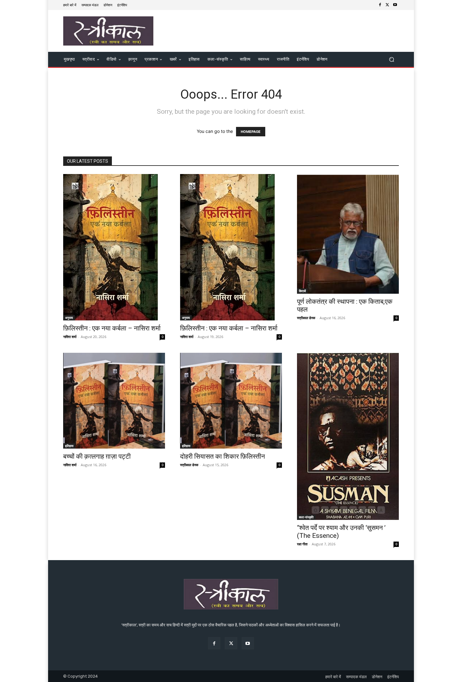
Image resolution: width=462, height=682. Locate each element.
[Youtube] (395, 5)
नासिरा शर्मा (69, 336)
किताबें (302, 291)
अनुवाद (69, 317)
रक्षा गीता (302, 544)
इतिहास (69, 446)
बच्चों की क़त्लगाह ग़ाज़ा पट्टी (97, 456)
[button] (391, 59)
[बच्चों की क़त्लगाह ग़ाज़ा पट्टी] (114, 401)
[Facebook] (380, 5)
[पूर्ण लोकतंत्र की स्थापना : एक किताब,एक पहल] (348, 234)
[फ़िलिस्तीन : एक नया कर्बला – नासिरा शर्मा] (114, 247)
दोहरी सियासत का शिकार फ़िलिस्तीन (222, 456)
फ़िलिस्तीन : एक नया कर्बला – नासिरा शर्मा (112, 328)
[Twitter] (387, 5)
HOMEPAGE (251, 131)
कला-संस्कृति (306, 517)
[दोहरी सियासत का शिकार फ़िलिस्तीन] (231, 401)
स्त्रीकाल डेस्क (306, 317)
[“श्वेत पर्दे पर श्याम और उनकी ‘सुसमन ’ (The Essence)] (348, 436)
